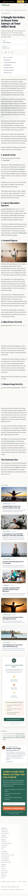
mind (21, 81)
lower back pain (10, 441)
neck (10, 193)
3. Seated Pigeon (7, 65)
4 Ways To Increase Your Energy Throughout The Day (12, 618)
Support (2, 877)
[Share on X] (9, 52)
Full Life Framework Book (6, 843)
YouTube (19, 881)
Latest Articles (4, 870)
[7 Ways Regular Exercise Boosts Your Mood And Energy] (14, 633)
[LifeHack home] (5, 5)
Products (3, 839)
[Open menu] (25, 5)
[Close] (26, 1)
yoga (4, 266)
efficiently (13, 88)
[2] (23, 129)
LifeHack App (4, 841)
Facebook (3, 881)
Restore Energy (8, 10)
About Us (3, 866)
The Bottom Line (7, 72)
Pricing (2, 848)
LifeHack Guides (4, 829)
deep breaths (22, 233)
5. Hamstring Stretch (8, 70)
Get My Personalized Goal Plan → (14, 719)
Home (2, 10)
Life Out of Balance (5, 858)
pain (8, 108)
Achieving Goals (4, 837)
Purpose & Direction (5, 856)
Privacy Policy (12, 889)
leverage (21, 169)
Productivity (6, 585)
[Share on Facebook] (2, 52)
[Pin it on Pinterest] (5, 52)
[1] (1, 116)
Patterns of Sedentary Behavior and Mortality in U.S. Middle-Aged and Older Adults (14, 737)
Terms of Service (4, 889)
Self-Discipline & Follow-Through (7, 855)
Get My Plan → (20, 1)
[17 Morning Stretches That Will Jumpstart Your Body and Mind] (14, 522)
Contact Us (3, 868)
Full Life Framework (5, 833)
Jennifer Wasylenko (6, 42)
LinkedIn (24, 881)
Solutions (4, 851)
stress (15, 235)
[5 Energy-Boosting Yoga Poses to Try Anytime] (14, 549)
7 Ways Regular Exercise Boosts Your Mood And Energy (12, 645)
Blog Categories (4, 872)
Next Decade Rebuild (5, 860)
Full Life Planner (4, 845)
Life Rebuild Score (4, 831)
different (17, 467)
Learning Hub (3, 847)
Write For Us (3, 874)
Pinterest (13, 881)
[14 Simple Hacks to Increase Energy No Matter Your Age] (14, 494)
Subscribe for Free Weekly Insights (14, 808)
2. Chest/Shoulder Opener (9, 62)
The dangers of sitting (19, 733)
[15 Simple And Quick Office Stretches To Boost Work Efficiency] (14, 576)
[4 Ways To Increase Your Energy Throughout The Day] (14, 605)
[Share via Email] (12, 52)
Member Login (4, 875)
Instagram (8, 881)
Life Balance (3, 835)
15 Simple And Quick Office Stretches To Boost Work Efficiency (11, 589)
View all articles (9, 761)
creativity (6, 86)
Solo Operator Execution (6, 862)
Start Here (4, 828)
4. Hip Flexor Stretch (8, 67)
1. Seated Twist (7, 60)
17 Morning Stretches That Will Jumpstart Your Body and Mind (12, 534)
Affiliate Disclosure (19, 889)
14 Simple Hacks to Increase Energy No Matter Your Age (11, 507)
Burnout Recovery (4, 853)
